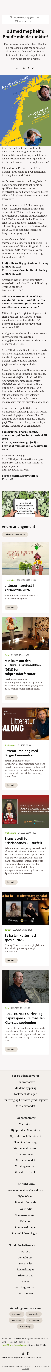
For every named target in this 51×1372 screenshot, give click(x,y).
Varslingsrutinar (25, 1166)
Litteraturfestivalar (25, 1172)
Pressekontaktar (25, 1215)
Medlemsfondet (25, 1106)
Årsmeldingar (25, 1269)
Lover (25, 1281)
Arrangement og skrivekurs (25, 1190)
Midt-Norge (34, 1320)
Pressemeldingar (25, 1227)
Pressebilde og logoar (25, 1233)
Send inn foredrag (25, 1142)
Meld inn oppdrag (25, 1088)
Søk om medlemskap (25, 1148)
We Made (25, 1369)
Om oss (25, 1251)
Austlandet (34, 1314)
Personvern (25, 1293)
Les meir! (11, 607)
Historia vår (25, 1275)
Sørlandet (16, 1314)
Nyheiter (25, 1221)
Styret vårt (25, 1263)
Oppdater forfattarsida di (25, 1136)
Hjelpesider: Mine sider (25, 1130)
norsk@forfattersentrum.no (15, 1345)
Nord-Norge (25, 1326)
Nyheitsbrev (25, 1196)
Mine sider (25, 1124)
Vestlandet (17, 1320)
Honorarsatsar (25, 1082)
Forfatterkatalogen (25, 1094)
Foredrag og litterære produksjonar (25, 1100)
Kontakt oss (25, 1257)
